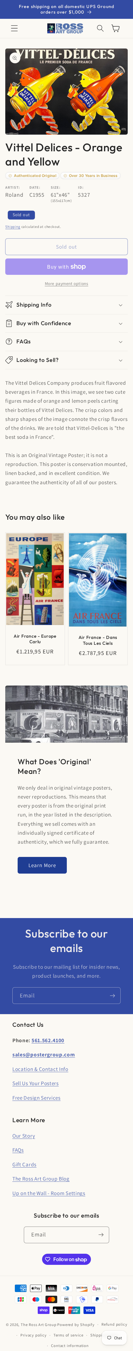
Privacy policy (33, 1335)
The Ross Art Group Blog (41, 1178)
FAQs (18, 1149)
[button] (14, 28)
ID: (81, 187)
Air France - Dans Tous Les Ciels (98, 640)
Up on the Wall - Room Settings (48, 1193)
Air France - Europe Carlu (35, 639)
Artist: (12, 187)
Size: (55, 187)
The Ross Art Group (39, 1324)
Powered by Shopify (76, 1324)
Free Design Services (36, 1097)
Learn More (42, 865)
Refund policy (114, 1324)
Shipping (12, 226)
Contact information (69, 1345)
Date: (34, 187)
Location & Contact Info (40, 1068)
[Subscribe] (112, 995)
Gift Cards (24, 1164)
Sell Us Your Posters (35, 1083)
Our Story (23, 1135)
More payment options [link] (66, 283)
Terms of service (69, 1335)
